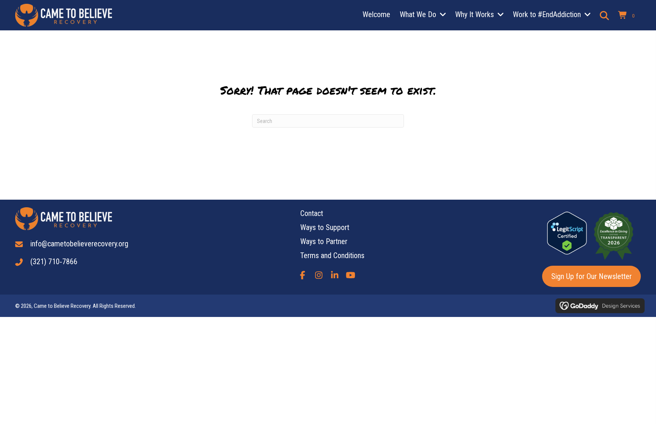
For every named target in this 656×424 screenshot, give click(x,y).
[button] (302, 275)
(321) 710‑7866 (53, 261)
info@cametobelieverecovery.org (79, 243)
